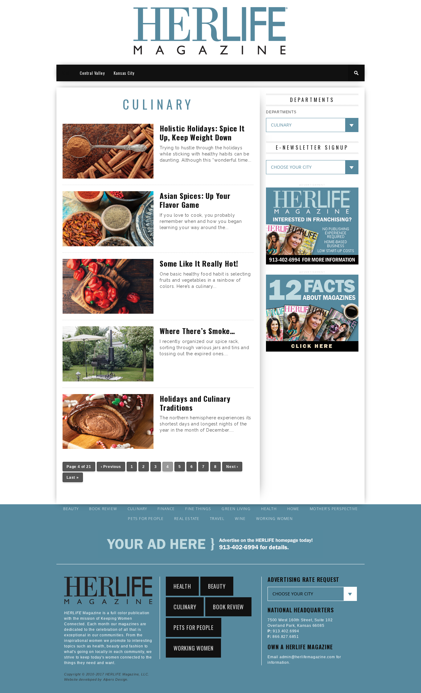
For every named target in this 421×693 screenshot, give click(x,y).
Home (293, 508)
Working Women (274, 518)
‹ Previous (111, 467)
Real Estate (186, 518)
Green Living (236, 508)
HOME (66, 73)
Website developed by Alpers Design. (96, 679)
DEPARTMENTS (281, 112)
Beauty (71, 508)
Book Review (103, 508)
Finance (166, 508)
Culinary (137, 508)
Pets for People (146, 518)
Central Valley (92, 73)
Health (269, 508)
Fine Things (198, 508)
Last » (73, 477)
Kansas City (124, 73)
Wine (240, 518)
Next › (232, 467)
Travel (217, 518)
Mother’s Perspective (334, 508)
